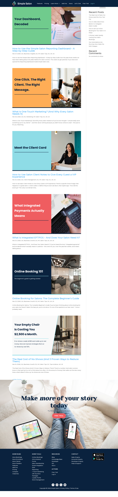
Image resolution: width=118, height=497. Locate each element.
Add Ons (64, 3)
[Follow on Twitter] (61, 484)
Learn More (54, 3)
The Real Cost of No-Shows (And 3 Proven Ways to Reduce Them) (45, 360)
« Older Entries (17, 379)
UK (51, 54)
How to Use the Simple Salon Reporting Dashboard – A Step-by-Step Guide (43, 49)
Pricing (46, 3)
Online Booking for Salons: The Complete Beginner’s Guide (45, 298)
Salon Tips (44, 54)
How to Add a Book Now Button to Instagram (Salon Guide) (96, 24)
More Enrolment (17, 459)
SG (49, 54)
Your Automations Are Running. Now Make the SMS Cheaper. (96, 44)
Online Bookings (37, 457)
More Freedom (17, 463)
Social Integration (37, 465)
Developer (55, 461)
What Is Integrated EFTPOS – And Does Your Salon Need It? (46, 237)
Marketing (29, 117)
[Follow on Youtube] (65, 484)
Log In (93, 3)
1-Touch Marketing (38, 471)
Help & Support (76, 463)
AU (22, 54)
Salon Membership (38, 463)
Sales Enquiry (75, 457)
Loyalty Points (36, 478)
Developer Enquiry (77, 461)
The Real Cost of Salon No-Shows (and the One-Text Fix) (97, 17)
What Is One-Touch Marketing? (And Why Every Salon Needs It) (42, 112)
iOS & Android (36, 459)
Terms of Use (74, 488)
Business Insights (29, 54)
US (53, 54)
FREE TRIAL (59, 416)
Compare (15, 471)
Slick (33, 467)
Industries (15, 473)
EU (37, 54)
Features (40, 3)
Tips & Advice (54, 364)
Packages (35, 476)
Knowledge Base (57, 459)
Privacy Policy (64, 488)
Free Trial (86, 3)
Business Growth (29, 240)
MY (39, 54)
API (53, 463)
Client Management (30, 180)
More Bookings (17, 457)
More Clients (16, 461)
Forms (34, 461)
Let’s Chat (77, 3)
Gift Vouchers (36, 473)
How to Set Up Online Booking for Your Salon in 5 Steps (97, 31)
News (71, 3)
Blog (53, 457)
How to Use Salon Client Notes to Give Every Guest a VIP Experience (44, 175)
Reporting (35, 469)
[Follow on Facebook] (53, 484)
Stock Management (38, 480)
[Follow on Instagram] (57, 484)
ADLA (53, 465)
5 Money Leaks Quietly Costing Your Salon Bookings (96, 37)
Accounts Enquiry (76, 459)
